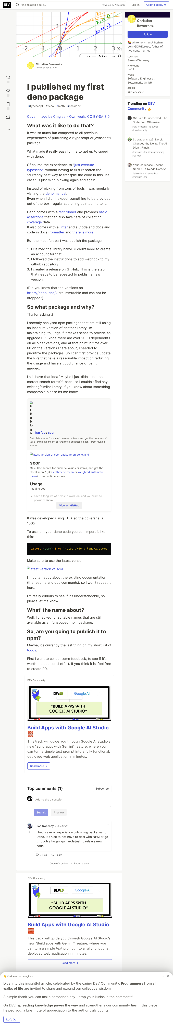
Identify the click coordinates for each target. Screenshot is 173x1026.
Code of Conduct (59, 863)
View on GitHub (69, 505)
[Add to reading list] (8, 105)
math (61, 106)
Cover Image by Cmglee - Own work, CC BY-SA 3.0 (68, 117)
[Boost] (8, 117)
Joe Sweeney (45, 826)
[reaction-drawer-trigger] (8, 79)
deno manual (56, 193)
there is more (82, 232)
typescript (35, 106)
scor (51, 432)
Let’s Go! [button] (11, 1019)
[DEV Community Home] (7, 4)
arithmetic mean (63, 472)
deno (50, 106)
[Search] (17, 5)
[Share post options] (8, 129)
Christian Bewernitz (49, 64)
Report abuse (81, 863)
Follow (147, 34)
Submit (41, 812)
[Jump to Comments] (8, 92)
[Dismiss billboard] (168, 976)
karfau (40, 432)
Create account (156, 4)
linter (64, 227)
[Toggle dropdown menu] (109, 680)
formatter (57, 232)
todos (31, 650)
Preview (59, 812)
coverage (34, 222)
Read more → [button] (38, 766)
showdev (74, 106)
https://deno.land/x (42, 293)
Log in (136, 4)
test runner (67, 212)
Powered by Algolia (112, 5)
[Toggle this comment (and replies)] (30, 832)
